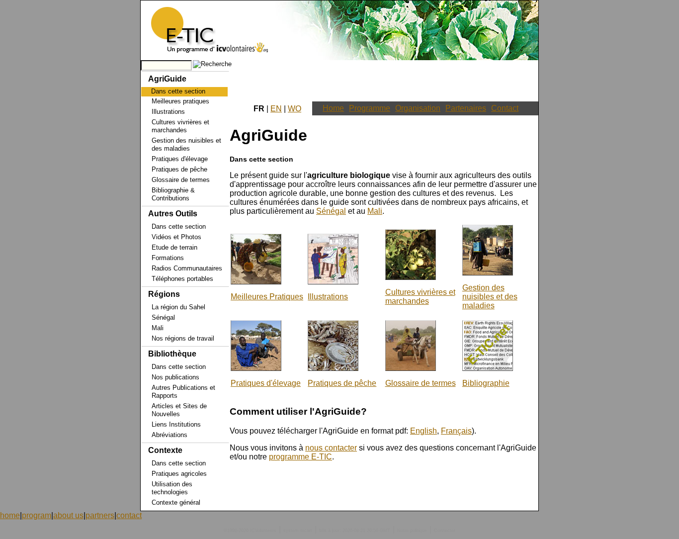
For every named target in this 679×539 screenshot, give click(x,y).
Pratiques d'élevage (180, 159)
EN (276, 108)
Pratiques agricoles (179, 473)
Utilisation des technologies (172, 488)
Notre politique (412, 530)
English (423, 431)
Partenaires (465, 108)
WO (294, 108)
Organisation (417, 108)
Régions (164, 294)
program (36, 515)
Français (456, 431)
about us (68, 515)
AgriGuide (167, 79)
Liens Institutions (176, 424)
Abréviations (169, 435)
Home (333, 108)
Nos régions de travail (183, 338)
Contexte (165, 450)
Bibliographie (485, 383)
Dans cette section (179, 226)
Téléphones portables (182, 278)
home (10, 515)
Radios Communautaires (187, 268)
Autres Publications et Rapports (183, 391)
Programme (369, 108)
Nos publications (175, 377)
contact (129, 515)
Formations (168, 258)
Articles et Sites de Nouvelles (179, 410)
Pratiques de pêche (179, 169)
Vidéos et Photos (176, 237)
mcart (306, 530)
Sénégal (163, 317)
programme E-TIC (300, 456)
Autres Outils (172, 213)
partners (99, 515)
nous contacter (331, 448)
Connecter (444, 530)
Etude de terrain (174, 247)
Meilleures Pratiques (267, 296)
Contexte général (176, 502)
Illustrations (168, 111)
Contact (504, 108)
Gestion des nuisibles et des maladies (186, 144)
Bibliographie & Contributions (173, 194)
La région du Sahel (178, 307)
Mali (158, 328)
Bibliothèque (172, 354)
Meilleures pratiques (180, 101)
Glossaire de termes (181, 179)
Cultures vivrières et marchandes (180, 126)
